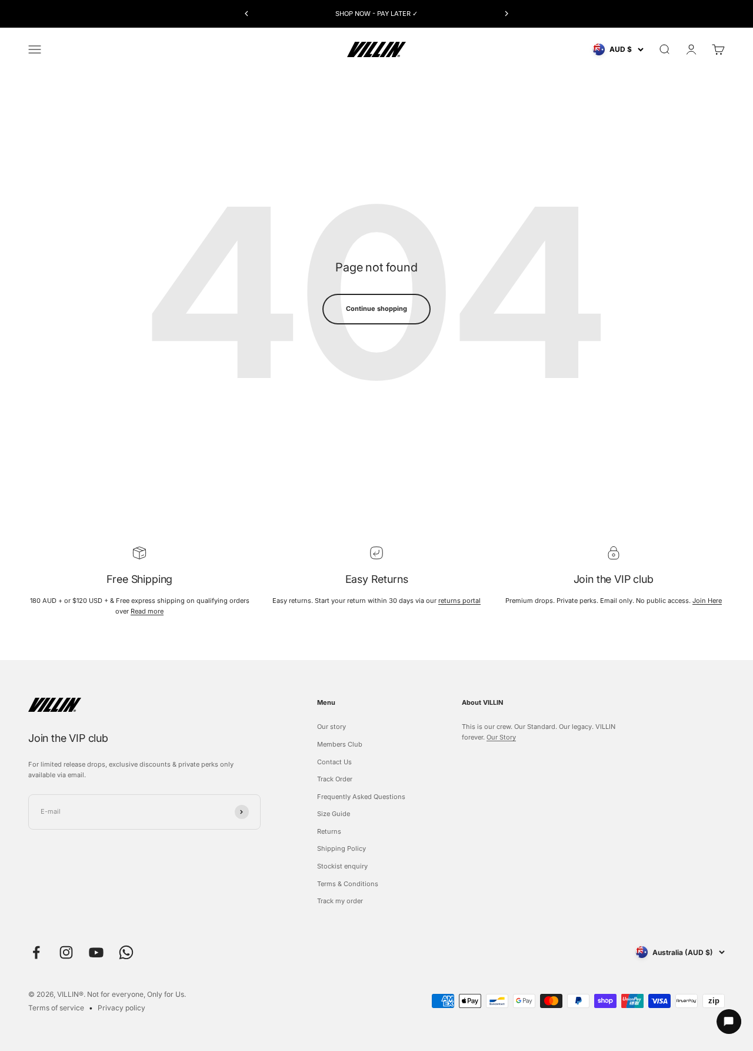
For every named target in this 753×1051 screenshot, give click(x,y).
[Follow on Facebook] (36, 952)
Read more (147, 611)
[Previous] (246, 13)
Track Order (334, 779)
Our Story (501, 737)
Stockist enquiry (342, 866)
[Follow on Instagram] (66, 952)
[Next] (507, 13)
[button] (723, 1021)
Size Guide (333, 814)
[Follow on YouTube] (96, 952)
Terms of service (56, 1007)
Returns (329, 831)
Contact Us (334, 762)
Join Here (707, 600)
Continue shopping (376, 308)
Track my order (340, 901)
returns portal (459, 600)
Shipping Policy (341, 848)
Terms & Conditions (347, 884)
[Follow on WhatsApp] (126, 952)
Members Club (339, 744)
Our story (331, 726)
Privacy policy (121, 1007)
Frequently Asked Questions (361, 797)
